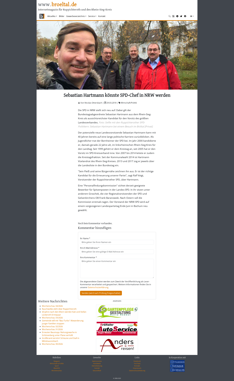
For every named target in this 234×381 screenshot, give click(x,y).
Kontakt (101, 16)
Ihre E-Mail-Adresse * (89, 248)
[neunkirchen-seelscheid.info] (177, 362)
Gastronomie (97, 361)
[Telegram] (177, 16)
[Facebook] (185, 16)
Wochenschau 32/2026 (52, 326)
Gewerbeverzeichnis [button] (75, 16)
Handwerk (97, 363)
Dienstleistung (97, 366)
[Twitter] (181, 16)
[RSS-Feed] (173, 16)
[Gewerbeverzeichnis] (117, 311)
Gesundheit (97, 370)
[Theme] (192, 16)
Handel (97, 368)
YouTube (137, 363)
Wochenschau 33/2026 (52, 317)
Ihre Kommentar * (88, 257)
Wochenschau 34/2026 (52, 306)
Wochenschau (57, 370)
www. (57, 4)
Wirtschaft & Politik (57, 363)
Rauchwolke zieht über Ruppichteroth (59, 309)
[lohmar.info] (177, 370)
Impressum (137, 368)
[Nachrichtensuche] (169, 16)
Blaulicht (57, 368)
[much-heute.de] (177, 366)
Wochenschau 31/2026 (52, 329)
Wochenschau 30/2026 (52, 344)
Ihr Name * (85, 238)
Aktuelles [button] (51, 16)
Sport (57, 366)
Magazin (57, 361)
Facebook (137, 361)
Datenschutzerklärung (98, 287)
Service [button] (91, 16)
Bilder (61, 16)
